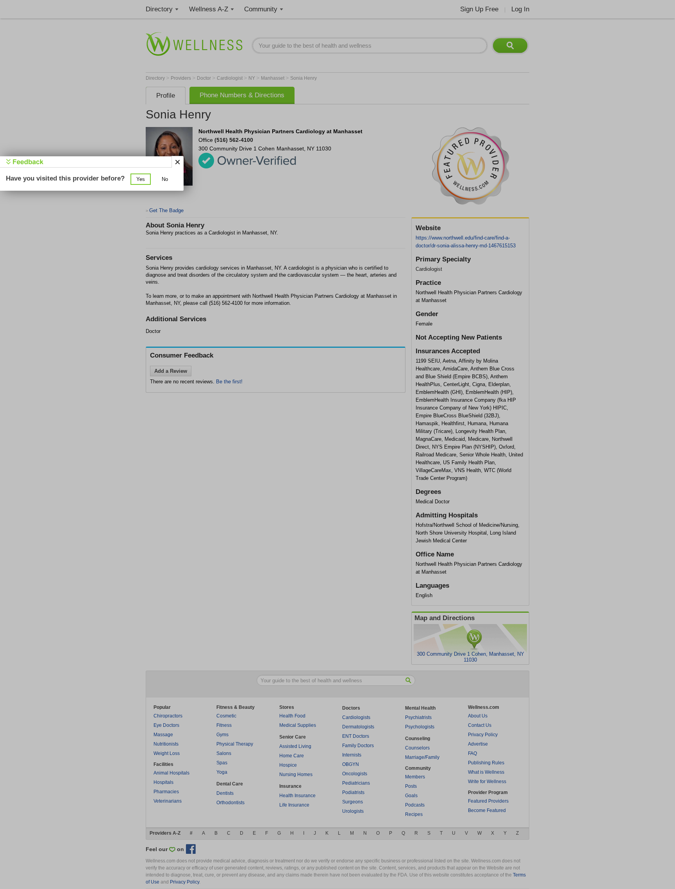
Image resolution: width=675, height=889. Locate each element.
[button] (140, 179)
